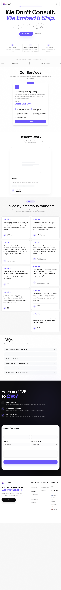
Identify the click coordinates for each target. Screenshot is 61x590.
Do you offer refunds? (12, 354)
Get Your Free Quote (8, 499)
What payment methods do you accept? (17, 372)
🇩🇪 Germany (54, 509)
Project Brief (7, 449)
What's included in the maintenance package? (19, 358)
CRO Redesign (34, 502)
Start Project (34, 487)
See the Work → (38, 33)
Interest (6, 441)
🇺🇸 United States (55, 493)
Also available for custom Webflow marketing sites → (30, 128)
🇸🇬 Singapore (54, 504)
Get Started (30, 121)
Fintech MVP (44, 484)
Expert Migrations (35, 497)
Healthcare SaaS (45, 487)
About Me (33, 484)
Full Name (6, 433)
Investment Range (36, 441)
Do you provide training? (13, 368)
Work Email (34, 433)
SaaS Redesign (34, 499)
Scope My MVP (25, 33)
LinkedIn (57, 519)
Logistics (43, 493)
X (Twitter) (49, 519)
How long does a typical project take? (17, 349)
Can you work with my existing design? (17, 363)
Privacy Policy (40, 519)
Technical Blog (34, 494)
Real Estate (43, 490)
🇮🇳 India (53, 506)
